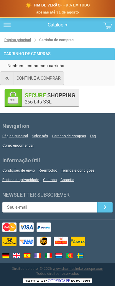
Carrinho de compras (69, 136)
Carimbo (50, 180)
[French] (37, 255)
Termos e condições (78, 170)
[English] (16, 255)
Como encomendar (18, 145)
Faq (93, 136)
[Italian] (48, 255)
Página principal (17, 40)
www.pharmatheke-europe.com (78, 269)
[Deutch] (5, 255)
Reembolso (48, 170)
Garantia (67, 180)
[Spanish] (27, 255)
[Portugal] (69, 255)
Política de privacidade (20, 180)
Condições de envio (18, 170)
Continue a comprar (39, 78)
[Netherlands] (59, 255)
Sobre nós (40, 136)
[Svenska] (80, 255)
